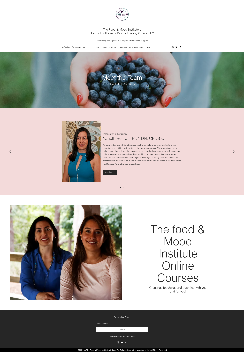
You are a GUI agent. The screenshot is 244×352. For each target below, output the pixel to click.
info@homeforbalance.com (73, 47)
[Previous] (10, 152)
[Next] (233, 152)
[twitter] (176, 47)
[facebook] (180, 47)
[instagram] (172, 47)
